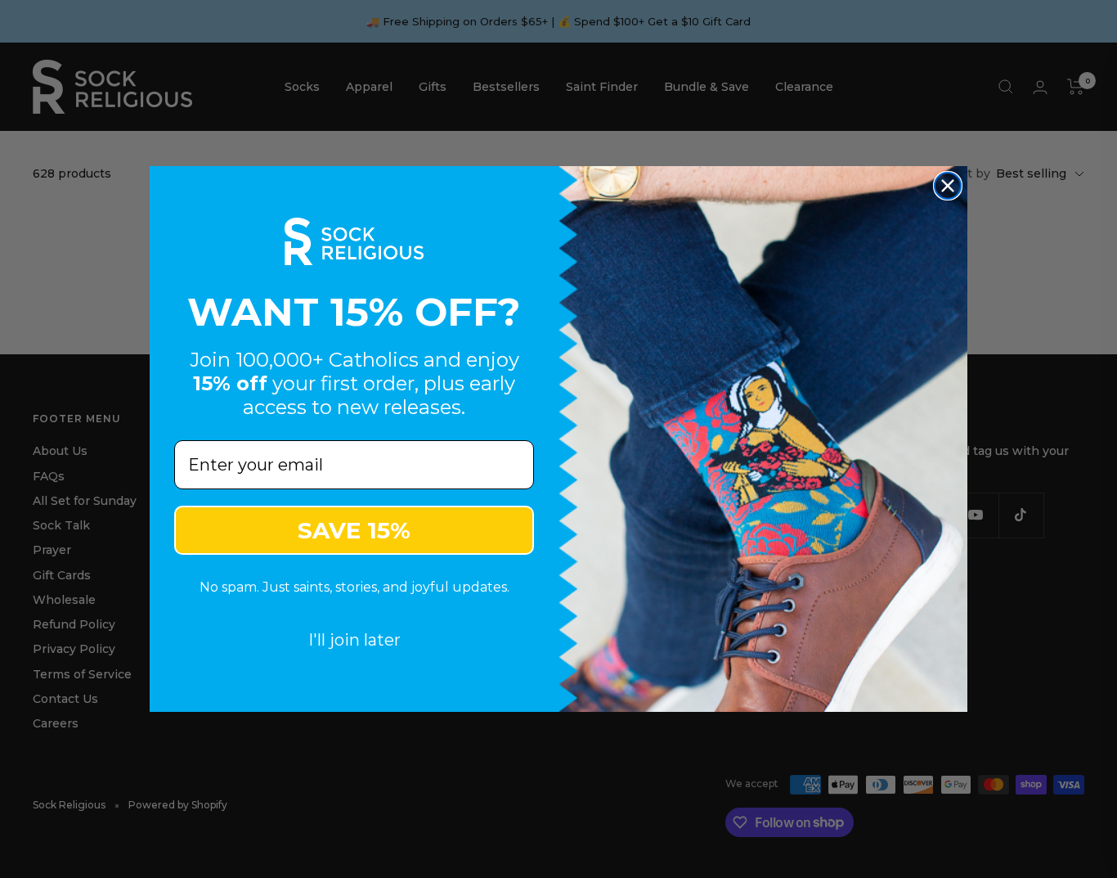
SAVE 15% (354, 530)
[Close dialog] (948, 186)
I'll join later (354, 640)
